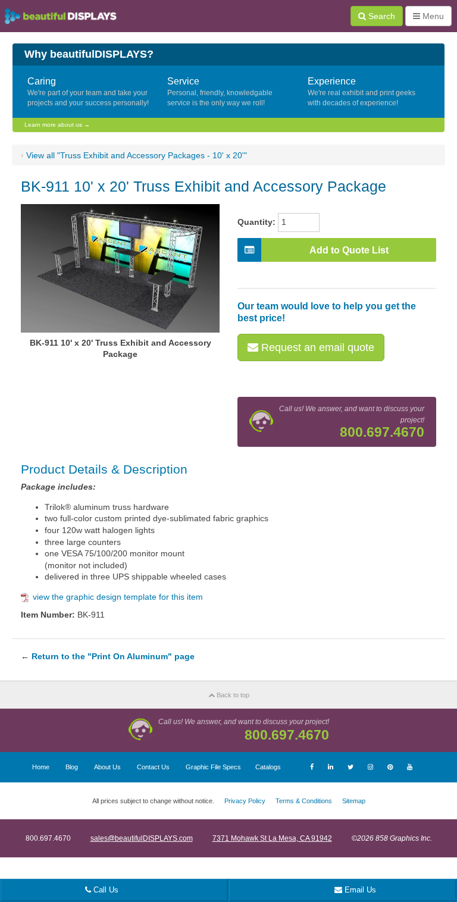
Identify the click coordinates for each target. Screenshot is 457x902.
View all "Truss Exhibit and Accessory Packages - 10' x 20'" (136, 155)
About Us (107, 767)
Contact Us (153, 767)
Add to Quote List (349, 250)
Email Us (359, 889)
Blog (71, 767)
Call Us (104, 889)
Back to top (232, 695)
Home (40, 767)
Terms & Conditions (304, 800)
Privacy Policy (244, 800)
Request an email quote (316, 347)
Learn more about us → (57, 124)
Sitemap (353, 800)
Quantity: (256, 222)
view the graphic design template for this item (118, 597)
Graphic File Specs (213, 767)
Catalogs (268, 767)
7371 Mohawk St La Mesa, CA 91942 (272, 838)
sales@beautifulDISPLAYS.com (141, 838)
